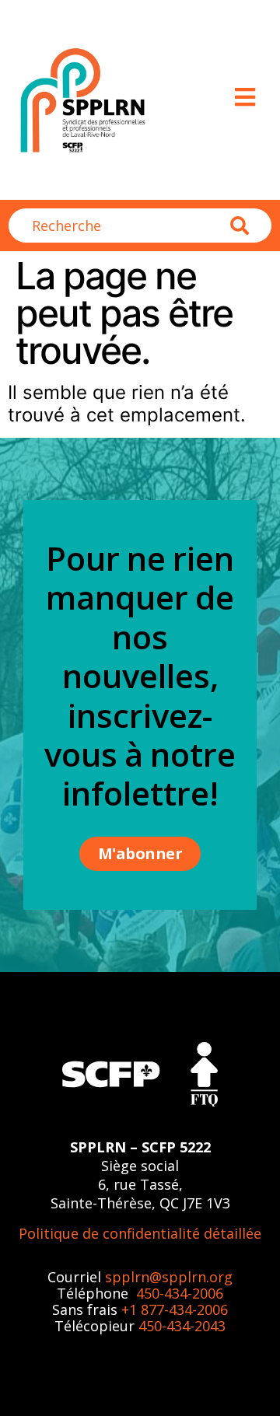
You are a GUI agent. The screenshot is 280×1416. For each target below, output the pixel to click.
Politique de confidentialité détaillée (140, 1233)
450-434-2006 (179, 1293)
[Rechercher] (251, 225)
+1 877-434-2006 (174, 1309)
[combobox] (119, 225)
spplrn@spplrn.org (169, 1276)
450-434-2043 (182, 1325)
